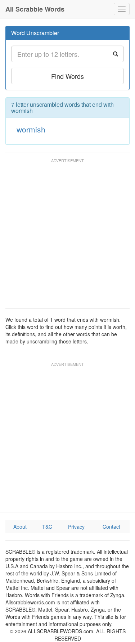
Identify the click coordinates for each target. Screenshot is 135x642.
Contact (111, 526)
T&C (47, 526)
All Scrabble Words (34, 9)
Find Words (67, 76)
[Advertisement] (67, 237)
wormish (31, 129)
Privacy (76, 526)
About (20, 526)
